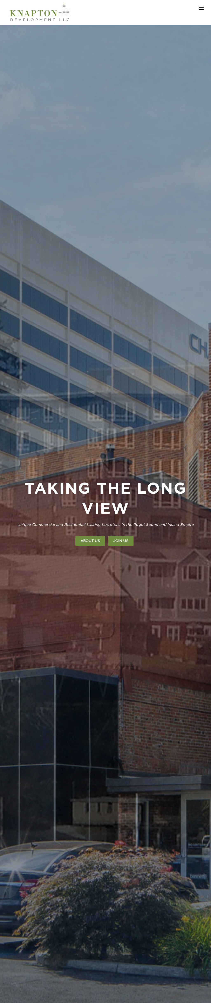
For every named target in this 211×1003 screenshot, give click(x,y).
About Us (90, 541)
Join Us (120, 541)
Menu (201, 7)
